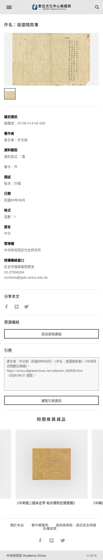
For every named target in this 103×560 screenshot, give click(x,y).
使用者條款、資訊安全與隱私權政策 (69, 527)
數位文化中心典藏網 (51, 7)
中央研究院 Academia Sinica (26, 555)
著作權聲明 (39, 525)
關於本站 (17, 525)
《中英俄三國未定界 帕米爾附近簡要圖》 (46, 502)
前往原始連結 (51, 333)
